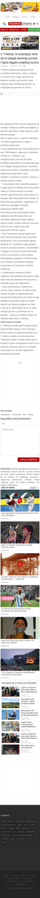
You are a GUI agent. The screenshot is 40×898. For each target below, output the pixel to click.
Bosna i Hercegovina (8, 825)
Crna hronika (6, 832)
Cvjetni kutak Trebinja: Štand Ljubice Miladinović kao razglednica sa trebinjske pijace (28, 726)
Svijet (26, 825)
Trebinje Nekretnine (27, 881)
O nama (7, 17)
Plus (24, 414)
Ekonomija (25, 828)
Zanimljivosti (30, 832)
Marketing (16, 17)
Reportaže (4, 66)
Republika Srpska (31, 821)
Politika (18, 828)
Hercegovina (19, 821)
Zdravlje (14, 835)
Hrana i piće (6, 835)
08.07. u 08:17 (26, 731)
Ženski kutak (21, 839)
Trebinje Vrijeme (12, 881)
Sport (24, 29)
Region (19, 825)
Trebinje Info (27, 878)
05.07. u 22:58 (26, 743)
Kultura (4, 828)
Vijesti (4, 29)
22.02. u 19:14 (26, 696)
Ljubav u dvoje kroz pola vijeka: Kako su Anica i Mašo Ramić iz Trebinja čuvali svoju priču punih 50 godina (29, 692)
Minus (30, 414)
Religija (11, 828)
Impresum (24, 17)
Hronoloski (16, 414)
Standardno (5, 414)
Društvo (14, 29)
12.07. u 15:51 (26, 708)
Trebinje (10, 821)
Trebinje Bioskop (20, 884)
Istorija (13, 839)
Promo (29, 839)
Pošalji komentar (28, 460)
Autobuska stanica (14, 878)
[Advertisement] (20, 384)
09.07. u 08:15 (26, 719)
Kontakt (32, 17)
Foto (35, 839)
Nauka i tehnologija (25, 835)
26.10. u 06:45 (26, 752)
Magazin (21, 832)
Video (4, 842)
